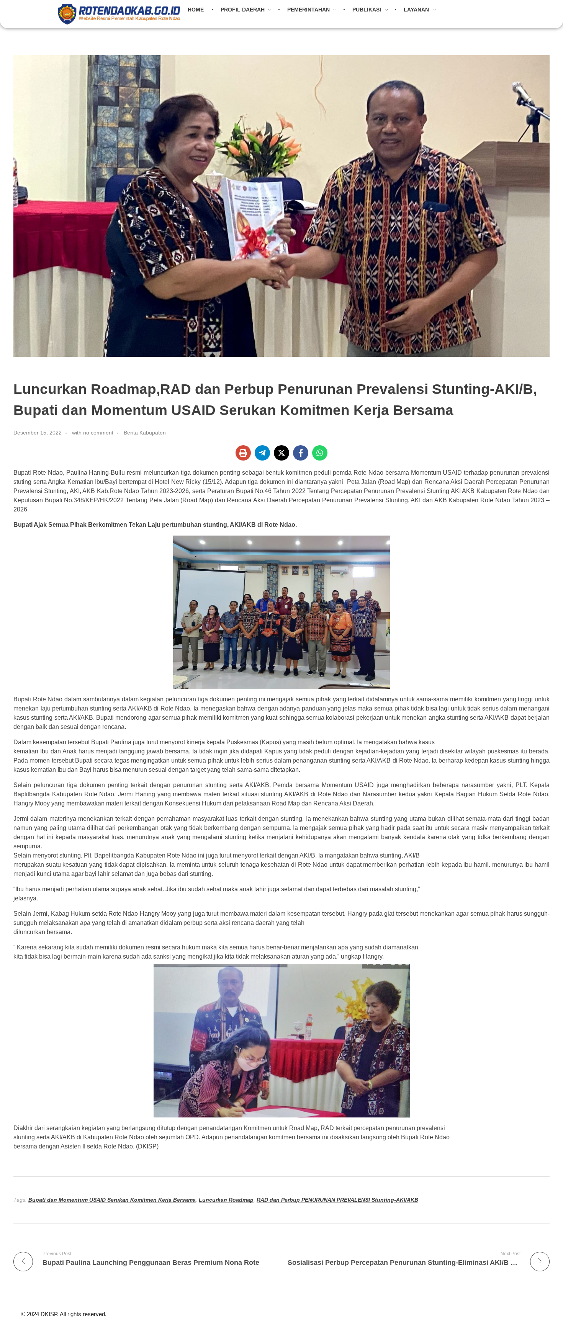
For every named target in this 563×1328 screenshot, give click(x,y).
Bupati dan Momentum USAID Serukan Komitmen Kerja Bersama (112, 1200)
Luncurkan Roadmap (226, 1200)
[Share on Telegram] (262, 453)
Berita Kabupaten (145, 433)
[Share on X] (281, 453)
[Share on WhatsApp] (319, 453)
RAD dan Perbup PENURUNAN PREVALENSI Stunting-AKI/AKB (337, 1200)
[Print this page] (243, 453)
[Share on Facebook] (300, 453)
